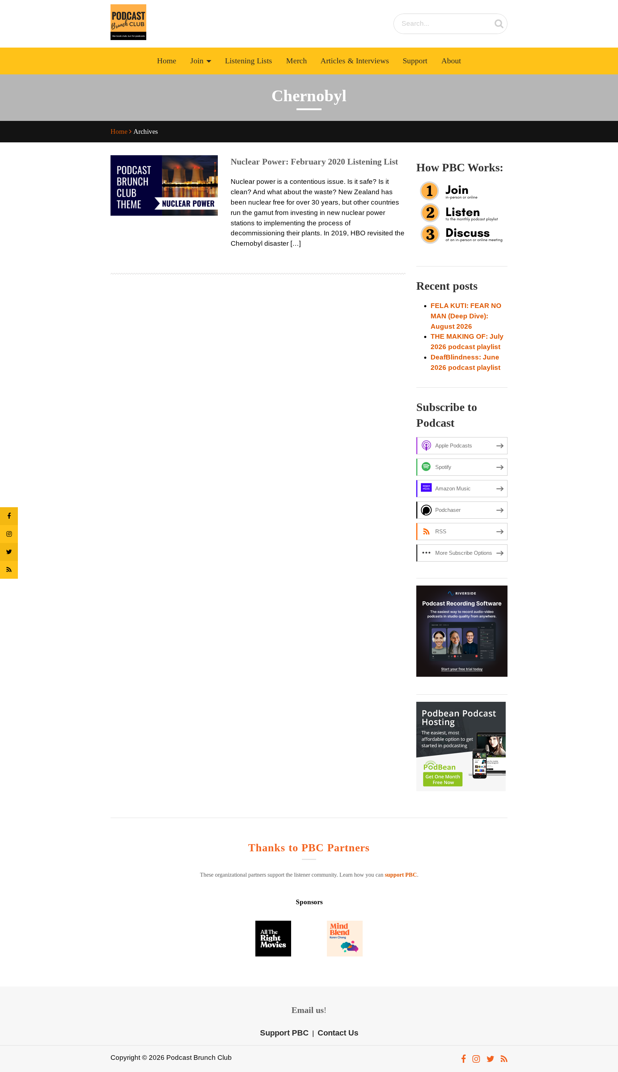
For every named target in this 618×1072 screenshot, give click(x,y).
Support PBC (284, 1032)
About (451, 61)
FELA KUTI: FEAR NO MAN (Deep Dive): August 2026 (466, 316)
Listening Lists (248, 61)
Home (166, 61)
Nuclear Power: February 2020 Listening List (314, 161)
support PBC (401, 875)
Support (415, 61)
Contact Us (338, 1032)
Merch (296, 61)
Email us (307, 1010)
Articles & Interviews (354, 61)
